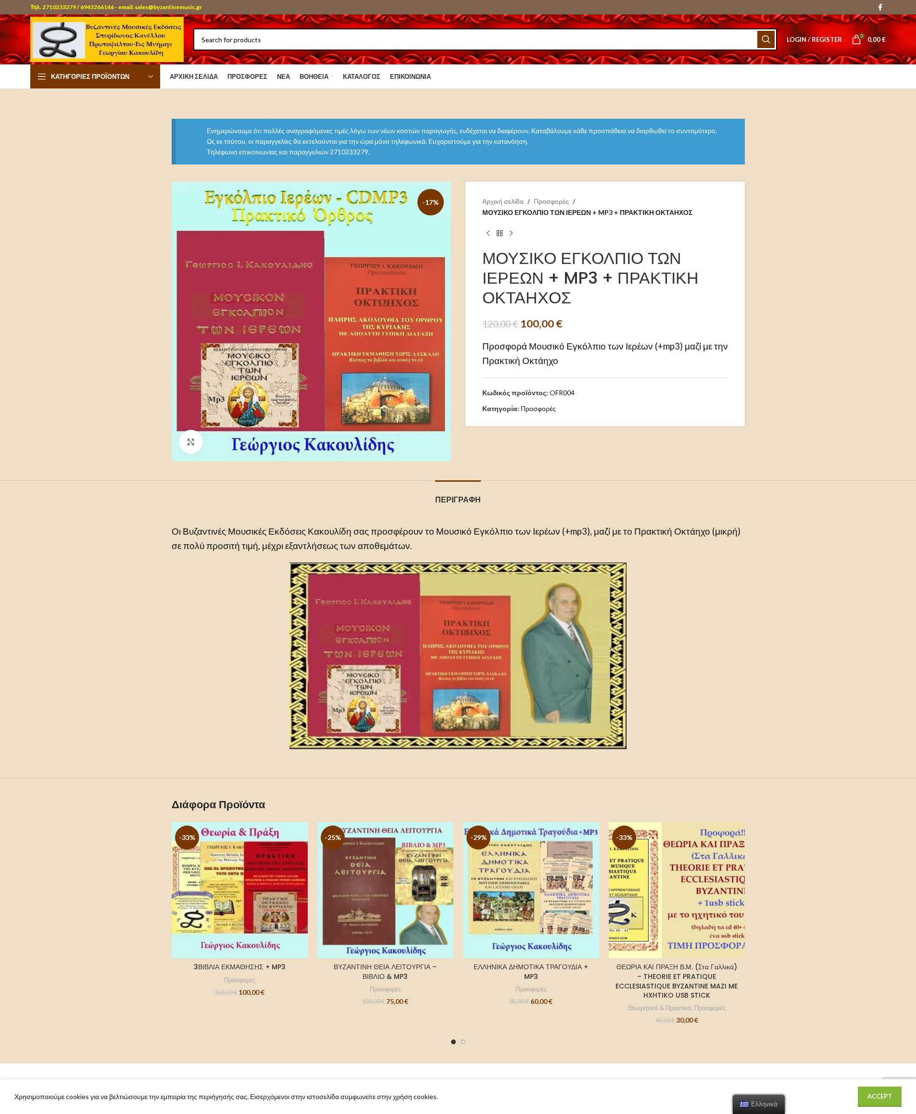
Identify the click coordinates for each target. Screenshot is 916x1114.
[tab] (458, 495)
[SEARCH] (766, 39)
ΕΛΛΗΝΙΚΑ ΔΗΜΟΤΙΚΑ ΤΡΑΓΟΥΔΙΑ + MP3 (531, 971)
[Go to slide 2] (463, 1041)
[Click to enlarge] (191, 442)
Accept (879, 1096)
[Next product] (511, 233)
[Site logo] (107, 39)
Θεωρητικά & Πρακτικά (659, 1008)
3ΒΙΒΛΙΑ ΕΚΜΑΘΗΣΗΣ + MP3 (240, 967)
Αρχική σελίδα (503, 201)
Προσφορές (551, 201)
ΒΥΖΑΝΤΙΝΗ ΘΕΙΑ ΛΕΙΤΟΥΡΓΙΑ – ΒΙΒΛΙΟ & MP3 (385, 971)
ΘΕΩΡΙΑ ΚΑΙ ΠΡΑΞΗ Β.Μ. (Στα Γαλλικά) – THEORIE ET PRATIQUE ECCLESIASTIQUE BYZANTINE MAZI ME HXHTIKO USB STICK (676, 981)
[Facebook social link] (880, 7)
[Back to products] (499, 233)
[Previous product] (488, 233)
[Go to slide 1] (453, 1041)
